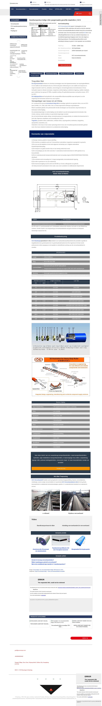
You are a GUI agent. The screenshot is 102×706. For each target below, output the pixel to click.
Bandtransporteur (66, 649)
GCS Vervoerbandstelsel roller (70, 482)
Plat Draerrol (65, 667)
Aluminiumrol (65, 654)
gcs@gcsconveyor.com (86, 4)
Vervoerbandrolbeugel (68, 672)
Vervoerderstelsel (33, 9)
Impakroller (65, 660)
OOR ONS (68, 9)
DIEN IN (85, 638)
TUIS (12, 9)
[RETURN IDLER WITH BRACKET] (39, 621)
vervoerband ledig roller (52, 103)
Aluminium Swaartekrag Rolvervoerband (56, 698)
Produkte (44, 9)
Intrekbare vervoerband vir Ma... (23, 65)
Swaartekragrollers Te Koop (73, 697)
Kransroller (65, 658)
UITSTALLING (58, 9)
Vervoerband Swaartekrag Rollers (58, 697)
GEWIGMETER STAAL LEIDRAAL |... (22, 72)
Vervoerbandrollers (21, 9)
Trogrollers (34, 120)
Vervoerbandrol (15, 24)
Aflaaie (51, 9)
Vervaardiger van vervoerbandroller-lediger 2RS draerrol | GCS (48, 569)
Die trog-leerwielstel (37, 83)
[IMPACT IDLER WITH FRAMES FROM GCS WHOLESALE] (82, 622)
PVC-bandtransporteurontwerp (19, 26)
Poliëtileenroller (66, 663)
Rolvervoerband (66, 651)
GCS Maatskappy (36, 240)
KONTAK (76, 9)
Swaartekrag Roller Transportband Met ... (22, 59)
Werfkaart (47, 697)
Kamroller (64, 665)
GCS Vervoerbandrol (37, 480)
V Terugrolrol (65, 669)
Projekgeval (14, 30)
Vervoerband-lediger (67, 656)
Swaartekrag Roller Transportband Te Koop (36, 698)
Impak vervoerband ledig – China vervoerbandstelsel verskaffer (50, 571)
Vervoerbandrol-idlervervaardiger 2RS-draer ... (60, 626)
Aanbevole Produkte (39, 697)
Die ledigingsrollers (37, 96)
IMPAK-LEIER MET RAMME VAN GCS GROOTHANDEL (82, 626)
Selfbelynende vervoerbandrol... (24, 45)
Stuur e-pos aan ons (65, 65)
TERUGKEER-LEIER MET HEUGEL (39, 624)
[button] (18, 40)
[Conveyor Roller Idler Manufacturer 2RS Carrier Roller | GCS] (61, 622)
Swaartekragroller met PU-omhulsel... (25, 52)
